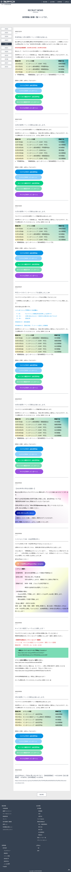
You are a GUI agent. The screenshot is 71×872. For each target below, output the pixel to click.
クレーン (5, 819)
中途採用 (5, 866)
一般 (38, 848)
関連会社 (40, 834)
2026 (6, 29)
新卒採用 (5, 848)
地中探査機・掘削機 (7, 821)
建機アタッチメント (7, 811)
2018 (6, 59)
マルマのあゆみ (40, 819)
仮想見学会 (6, 861)
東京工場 (40, 829)
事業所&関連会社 (41, 821)
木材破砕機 (5, 808)
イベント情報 (7, 856)
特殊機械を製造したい (7, 827)
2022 (6, 44)
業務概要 (40, 811)
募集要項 (6, 853)
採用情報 (59, 1)
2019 (6, 55)
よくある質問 (7, 863)
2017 (6, 63)
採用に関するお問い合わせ (25, 513)
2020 (6, 51)
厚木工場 (40, 827)
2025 (6, 32)
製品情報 (45, 1)
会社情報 (52, 1)
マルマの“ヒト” (7, 850)
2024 (6, 36)
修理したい (5, 824)
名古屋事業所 (41, 832)
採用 (38, 850)
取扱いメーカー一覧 (41, 837)
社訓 (39, 813)
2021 (6, 48)
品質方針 (40, 816)
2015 (6, 66)
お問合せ (67, 1)
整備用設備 (5, 816)
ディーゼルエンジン (7, 813)
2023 (6, 40)
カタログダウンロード (7, 829)
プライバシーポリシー (42, 840)
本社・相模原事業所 (42, 824)
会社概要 (39, 808)
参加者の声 (6, 858)
